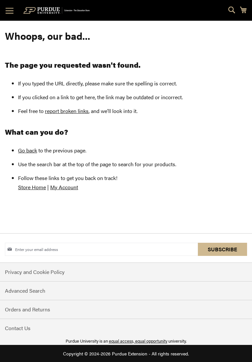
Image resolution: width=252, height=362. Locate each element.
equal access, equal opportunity (138, 341)
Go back (27, 150)
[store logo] (57, 10)
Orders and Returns (27, 309)
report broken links (67, 111)
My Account (64, 187)
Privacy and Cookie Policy (35, 272)
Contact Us (18, 328)
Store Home (32, 187)
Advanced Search (25, 290)
